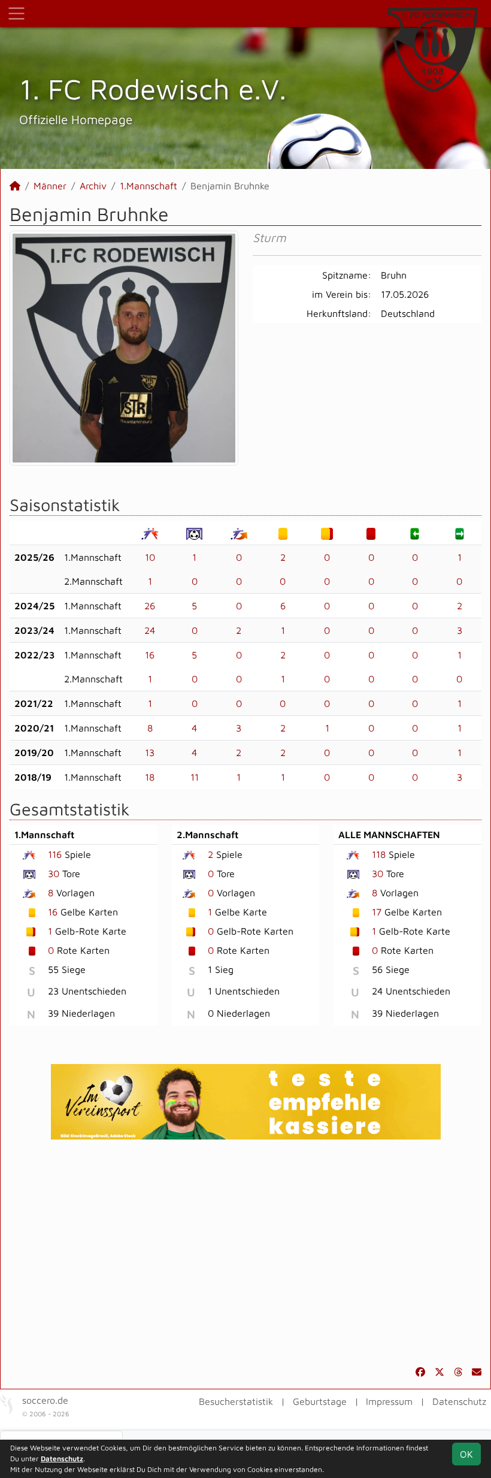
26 (149, 605)
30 (53, 873)
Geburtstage (320, 1401)
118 (379, 854)
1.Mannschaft (148, 185)
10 (150, 557)
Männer (50, 185)
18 (149, 777)
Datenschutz (459, 1401)
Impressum (389, 1401)
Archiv (93, 185)
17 (376, 911)
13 (149, 752)
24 (149, 630)
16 (149, 654)
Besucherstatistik (236, 1401)
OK (466, 1454)
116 (55, 854)
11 (194, 777)
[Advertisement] (245, 1252)
